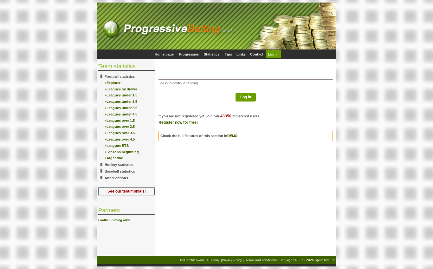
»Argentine (114, 158)
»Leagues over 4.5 (120, 139)
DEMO (232, 136)
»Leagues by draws (121, 89)
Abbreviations (116, 178)
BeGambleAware (192, 260)
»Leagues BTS (117, 146)
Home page (164, 54)
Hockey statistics (119, 165)
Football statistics (120, 76)
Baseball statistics (120, 171)
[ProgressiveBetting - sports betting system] (216, 48)
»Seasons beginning (122, 152)
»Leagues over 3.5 (120, 133)
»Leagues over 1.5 (120, 120)
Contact (256, 54)
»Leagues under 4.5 (121, 114)
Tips (228, 54)
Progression (189, 54)
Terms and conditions (261, 260)
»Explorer (112, 83)
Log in (273, 54)
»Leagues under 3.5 (121, 108)
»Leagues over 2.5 (120, 126)
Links (241, 54)
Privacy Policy (232, 260)
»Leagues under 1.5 (121, 95)
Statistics (211, 54)
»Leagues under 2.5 (121, 101)
